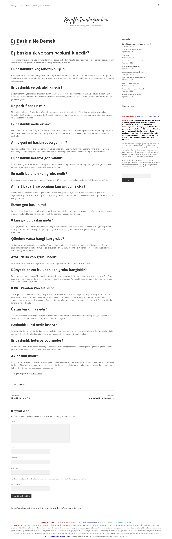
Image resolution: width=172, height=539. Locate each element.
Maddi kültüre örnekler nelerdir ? (133, 89)
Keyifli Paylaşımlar (86, 20)
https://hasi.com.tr (65, 508)
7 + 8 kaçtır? (15, 485)
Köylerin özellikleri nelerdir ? (131, 95)
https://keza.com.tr (48, 508)
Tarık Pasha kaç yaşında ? (130, 83)
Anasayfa (14, 6)
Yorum (13, 422)
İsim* (13, 447)
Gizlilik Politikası (25, 6)
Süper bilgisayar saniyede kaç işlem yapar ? (136, 44)
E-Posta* (14, 458)
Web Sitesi (14, 468)
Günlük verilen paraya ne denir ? (132, 50)
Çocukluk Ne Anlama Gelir (101, 398)
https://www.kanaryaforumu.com (25, 508)
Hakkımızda (47, 6)
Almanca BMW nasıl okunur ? (131, 66)
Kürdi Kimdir (36, 373)
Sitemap (77, 508)
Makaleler (21, 384)
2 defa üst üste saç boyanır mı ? (132, 61)
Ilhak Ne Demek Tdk (20, 398)
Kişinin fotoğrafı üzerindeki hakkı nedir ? (135, 78)
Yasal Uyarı (37, 6)
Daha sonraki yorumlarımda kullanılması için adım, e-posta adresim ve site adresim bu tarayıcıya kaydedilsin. (50, 479)
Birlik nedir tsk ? (127, 55)
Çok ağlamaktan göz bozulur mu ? (133, 72)
